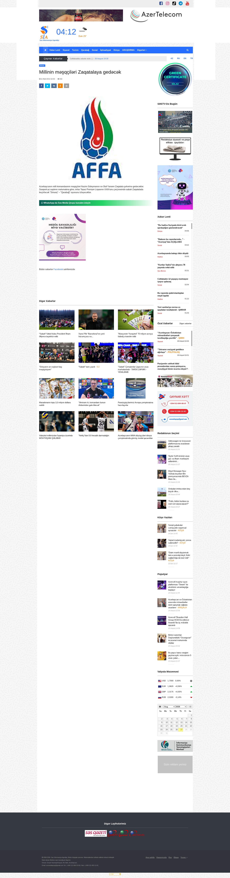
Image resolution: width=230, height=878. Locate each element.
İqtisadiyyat (105, 50)
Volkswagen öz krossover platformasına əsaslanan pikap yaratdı (179, 443)
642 (60, 79)
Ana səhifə (150, 857)
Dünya (117, 50)
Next (189, 123)
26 (177, 730)
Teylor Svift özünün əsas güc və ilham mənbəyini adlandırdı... (179, 458)
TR (191, 58)
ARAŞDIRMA (128, 50)
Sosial (95, 50)
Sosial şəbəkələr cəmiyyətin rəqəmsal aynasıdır (177, 528)
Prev (161, 123)
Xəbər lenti (54, 50)
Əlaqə (176, 857)
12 (177, 722)
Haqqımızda (161, 857)
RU (178, 58)
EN (185, 58)
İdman (47, 326)
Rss (170, 857)
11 (171, 722)
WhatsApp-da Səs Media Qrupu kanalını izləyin (67, 203)
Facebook (58, 269)
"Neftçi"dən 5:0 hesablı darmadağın (94, 435)
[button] (187, 50)
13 (181, 722)
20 (181, 726)
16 (161, 726)
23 (161, 730)
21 (186, 726)
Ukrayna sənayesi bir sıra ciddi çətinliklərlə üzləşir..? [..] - (101, 59)
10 (167, 722)
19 (177, 726)
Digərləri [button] (141, 50)
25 (171, 730)
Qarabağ (85, 50)
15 (191, 722)
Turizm (75, 50)
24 (167, 730)
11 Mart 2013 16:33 (47, 79)
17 (167, 726)
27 (181, 730)
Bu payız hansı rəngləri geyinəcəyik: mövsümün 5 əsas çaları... (179, 655)
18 (171, 726)
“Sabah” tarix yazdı (89, 367)
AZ (172, 58)
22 (191, 726)
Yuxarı (183, 857)
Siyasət (66, 50)
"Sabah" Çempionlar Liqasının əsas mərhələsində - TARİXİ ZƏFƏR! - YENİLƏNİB (133, 369)
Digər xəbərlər (186, 323)
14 (186, 722)
